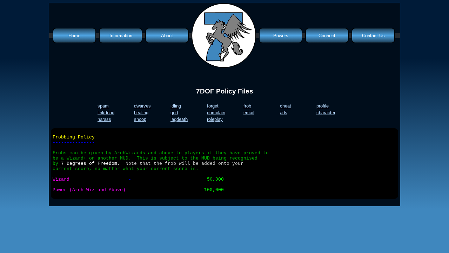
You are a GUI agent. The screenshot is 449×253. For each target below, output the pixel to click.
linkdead (106, 112)
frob (247, 106)
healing (141, 112)
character (325, 112)
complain (216, 112)
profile (322, 106)
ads (283, 112)
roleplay (215, 119)
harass (104, 119)
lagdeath (179, 119)
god (174, 112)
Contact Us (373, 35)
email (248, 112)
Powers (280, 35)
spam (103, 106)
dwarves (142, 106)
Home (74, 35)
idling (175, 106)
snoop (140, 119)
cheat (285, 106)
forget (213, 106)
